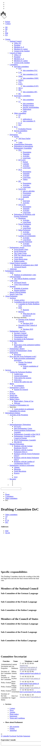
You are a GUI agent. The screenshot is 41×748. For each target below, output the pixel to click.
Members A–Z (19, 47)
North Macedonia (20, 471)
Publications (27, 109)
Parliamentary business (13, 271)
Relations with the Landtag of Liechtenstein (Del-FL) (24, 462)
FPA (20, 150)
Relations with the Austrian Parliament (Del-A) (23, 451)
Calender (26, 164)
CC (19, 101)
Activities (26, 156)
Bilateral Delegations (17, 444)
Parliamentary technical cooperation (22, 465)
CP (19, 115)
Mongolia (17, 469)
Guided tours (18, 374)
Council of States (15, 53)
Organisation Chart (20, 337)
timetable (26, 197)
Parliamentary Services (17, 331)
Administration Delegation (23, 144)
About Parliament (11, 296)
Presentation (27, 152)
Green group (18, 257)
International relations (12, 413)
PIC (19, 94)
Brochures (17, 354)
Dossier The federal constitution (25, 363)
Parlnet (7, 22)
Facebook (12, 736)
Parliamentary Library (17, 387)
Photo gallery (14, 714)
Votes (11, 273)
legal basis (26, 201)
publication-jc (27, 119)
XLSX (7, 533)
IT (6, 31)
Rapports (26, 310)
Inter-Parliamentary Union (23, 428)
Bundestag (22, 218)
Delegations (14, 135)
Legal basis (27, 158)
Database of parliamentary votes (25, 275)
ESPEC (21, 80)
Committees (14, 65)
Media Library (15, 399)
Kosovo (16, 473)
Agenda (12, 712)
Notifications (14, 397)
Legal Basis (27, 222)
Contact (8, 24)
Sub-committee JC (29, 121)
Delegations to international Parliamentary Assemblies (23, 147)
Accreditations (19, 386)
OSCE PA (22, 205)
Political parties (19, 261)
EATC (20, 84)
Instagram (26, 736)
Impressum (13, 716)
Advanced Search (20, 267)
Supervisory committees (22, 96)
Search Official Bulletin (18, 292)
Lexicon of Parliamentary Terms (21, 351)
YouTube (20, 736)
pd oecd (21, 199)
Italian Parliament (24, 230)
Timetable (26, 154)
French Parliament (24, 224)
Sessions (13, 286)
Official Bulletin (15, 277)
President (17, 45)
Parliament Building (16, 341)
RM (6, 33)
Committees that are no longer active (26, 302)
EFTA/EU (17, 426)
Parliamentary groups (17, 247)
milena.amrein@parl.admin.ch (30, 673)
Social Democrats (20, 251)
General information (21, 376)
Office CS (17, 55)
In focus (12, 393)
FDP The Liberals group (22, 255)
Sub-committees (28, 100)
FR (6, 29)
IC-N (20, 123)
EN (6, 35)
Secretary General (20, 333)
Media (12, 384)
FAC (20, 68)
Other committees (20, 113)
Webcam (17, 403)
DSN (20, 308)
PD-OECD (18, 442)
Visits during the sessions (22, 378)
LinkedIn (6, 736)
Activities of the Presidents (19, 415)
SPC (20, 90)
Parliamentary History (17, 349)
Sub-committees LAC (30, 74)
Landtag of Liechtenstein (27, 236)
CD (15, 140)
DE (6, 27)
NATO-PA (22, 189)
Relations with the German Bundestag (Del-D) (23, 447)
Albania (16, 467)
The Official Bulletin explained (24, 279)
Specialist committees (21, 66)
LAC (20, 72)
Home (7, 494)
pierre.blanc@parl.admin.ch (29, 683)
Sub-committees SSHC (31, 78)
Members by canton (21, 49)
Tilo (15, 343)
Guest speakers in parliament (24, 409)
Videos (25, 179)
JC (19, 117)
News (12, 391)
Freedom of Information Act (19, 405)
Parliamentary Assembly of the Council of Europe (24, 437)
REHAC (21, 312)
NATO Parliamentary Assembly (25, 440)
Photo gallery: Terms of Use (23, 401)
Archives (13, 298)
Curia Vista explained (21, 284)
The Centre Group (20, 253)
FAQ (15, 477)
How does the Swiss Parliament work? (23, 356)
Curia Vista (13, 280)
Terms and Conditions (17, 718)
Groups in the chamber (22, 51)
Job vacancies (14, 726)
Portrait (25, 162)
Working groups (28, 105)
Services (8, 370)
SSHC (20, 76)
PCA (15, 127)
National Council (15, 41)
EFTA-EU (22, 160)
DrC (19, 125)
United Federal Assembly (18, 263)
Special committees (20, 131)
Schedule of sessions (21, 288)
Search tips (13, 395)
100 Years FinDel (24, 138)
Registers (13, 479)
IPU (19, 181)
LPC (20, 133)
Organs (7, 39)
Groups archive (19, 300)
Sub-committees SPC (30, 92)
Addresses (13, 269)
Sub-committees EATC (31, 86)
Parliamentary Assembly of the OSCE (27, 434)
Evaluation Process (24, 129)
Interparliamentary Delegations (20, 424)
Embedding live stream (17, 411)
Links (25, 111)
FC (19, 98)
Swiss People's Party (21, 249)
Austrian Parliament (25, 242)
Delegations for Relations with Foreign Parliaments (24, 215)
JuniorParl (13, 730)
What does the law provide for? (29, 314)
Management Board (21, 335)
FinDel (16, 136)
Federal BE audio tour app (23, 382)
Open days (17, 380)
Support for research (21, 389)
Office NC (17, 43)
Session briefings (20, 290)
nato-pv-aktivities (29, 191)
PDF (7, 531)
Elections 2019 (28, 323)
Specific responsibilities (31, 107)
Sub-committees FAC (30, 70)
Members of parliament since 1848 (26, 265)
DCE (20, 170)
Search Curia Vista (16, 294)
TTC (20, 82)
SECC (20, 88)
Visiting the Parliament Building (21, 372)
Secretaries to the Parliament (23, 339)
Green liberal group (20, 259)
